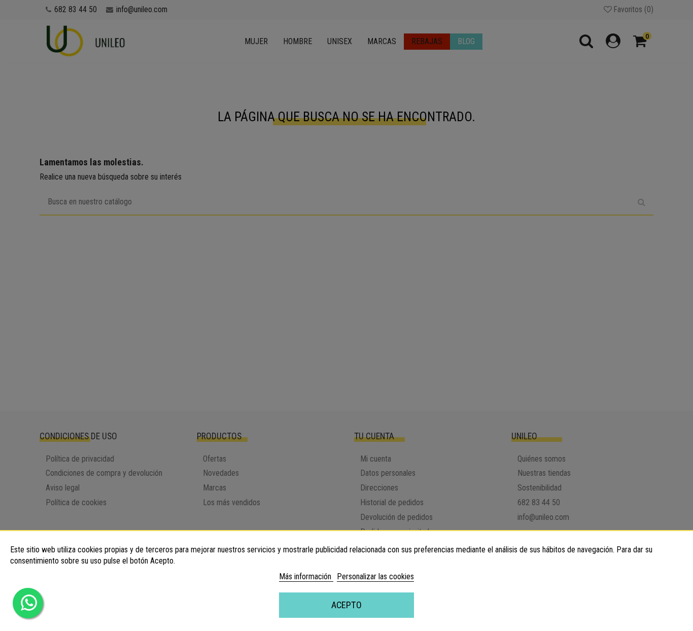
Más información (306, 576)
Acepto (346, 605)
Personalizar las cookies (375, 576)
